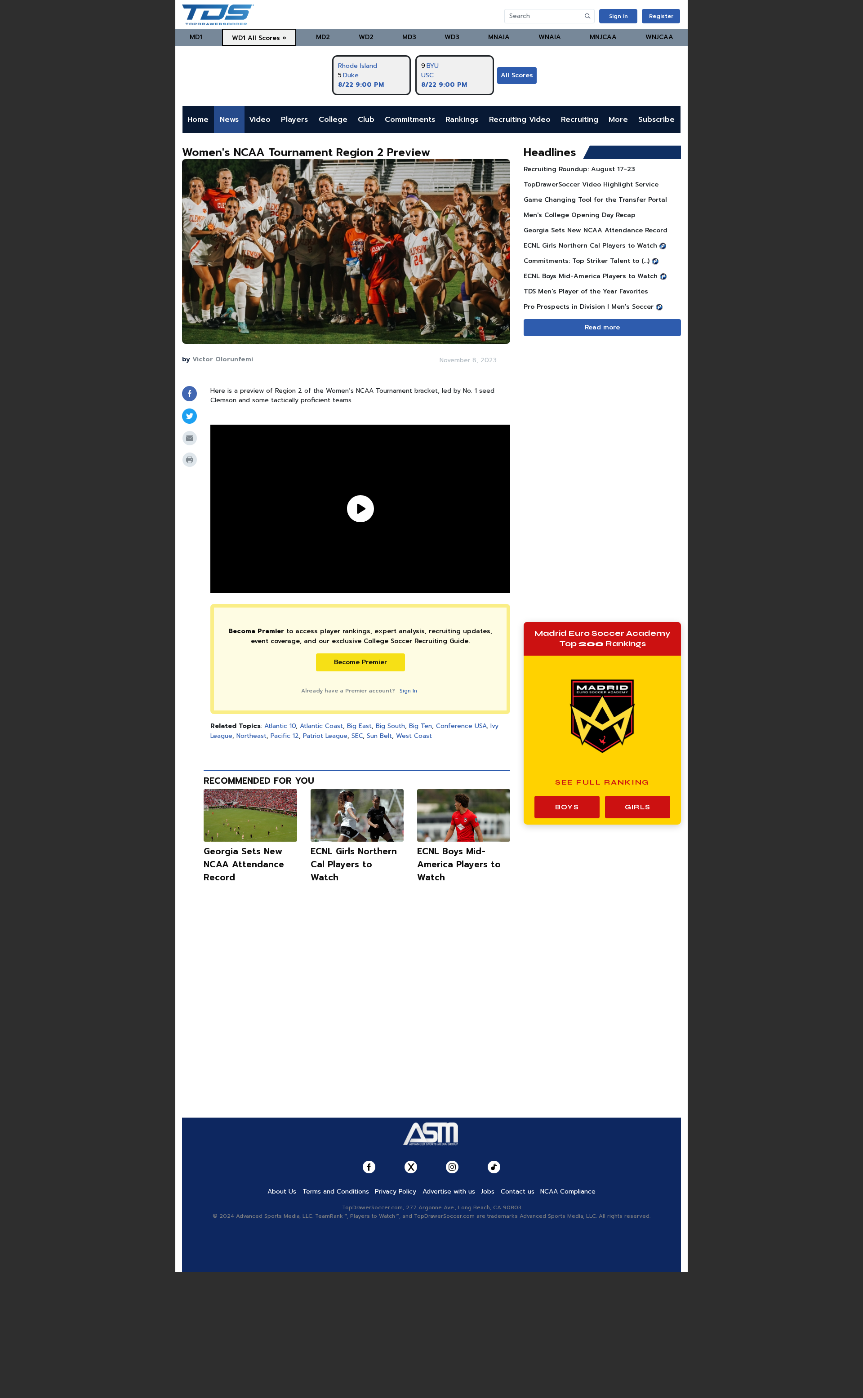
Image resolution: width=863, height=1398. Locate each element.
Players (294, 119)
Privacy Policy (395, 1191)
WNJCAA (659, 37)
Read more (602, 327)
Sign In (618, 16)
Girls (637, 807)
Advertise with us (449, 1191)
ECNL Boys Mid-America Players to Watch (459, 864)
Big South (390, 726)
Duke (351, 75)
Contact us (517, 1191)
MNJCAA (603, 37)
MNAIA (499, 37)
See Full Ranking (602, 782)
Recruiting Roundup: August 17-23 (579, 169)
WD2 (366, 37)
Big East (359, 726)
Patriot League (325, 736)
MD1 (196, 37)
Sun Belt (379, 736)
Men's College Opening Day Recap (580, 215)
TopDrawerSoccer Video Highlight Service (591, 184)
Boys (567, 807)
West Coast (414, 736)
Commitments (410, 119)
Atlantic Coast (321, 726)
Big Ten (420, 726)
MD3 (409, 37)
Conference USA (461, 726)
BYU (433, 66)
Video (260, 119)
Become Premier (360, 662)
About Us (281, 1191)
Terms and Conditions (335, 1191)
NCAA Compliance (568, 1191)
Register (661, 16)
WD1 (238, 38)
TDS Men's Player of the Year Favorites (586, 291)
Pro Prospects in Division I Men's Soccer (589, 306)
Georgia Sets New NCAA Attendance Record (244, 864)
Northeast (251, 736)
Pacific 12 (285, 736)
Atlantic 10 (280, 726)
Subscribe (656, 119)
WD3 (452, 37)
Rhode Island (357, 66)
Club (366, 119)
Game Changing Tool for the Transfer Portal (595, 199)
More (618, 119)
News (229, 119)
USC (427, 75)
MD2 (323, 37)
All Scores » (267, 38)
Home (198, 119)
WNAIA (549, 37)
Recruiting (579, 119)
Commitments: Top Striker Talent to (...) (586, 261)
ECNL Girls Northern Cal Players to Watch (354, 864)
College (333, 119)
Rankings (461, 119)
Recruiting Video (520, 119)
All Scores (517, 75)
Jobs (487, 1191)
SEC (357, 736)
